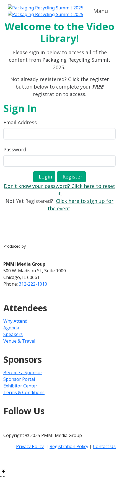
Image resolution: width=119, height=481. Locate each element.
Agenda (11, 328)
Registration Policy (69, 446)
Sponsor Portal (19, 379)
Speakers (13, 334)
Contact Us (104, 446)
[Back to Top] (3, 471)
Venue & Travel (19, 341)
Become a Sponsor (22, 372)
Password (14, 149)
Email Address (20, 122)
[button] (44, 176)
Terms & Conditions (24, 392)
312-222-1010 (33, 284)
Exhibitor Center (20, 386)
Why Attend (15, 321)
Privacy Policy (30, 446)
